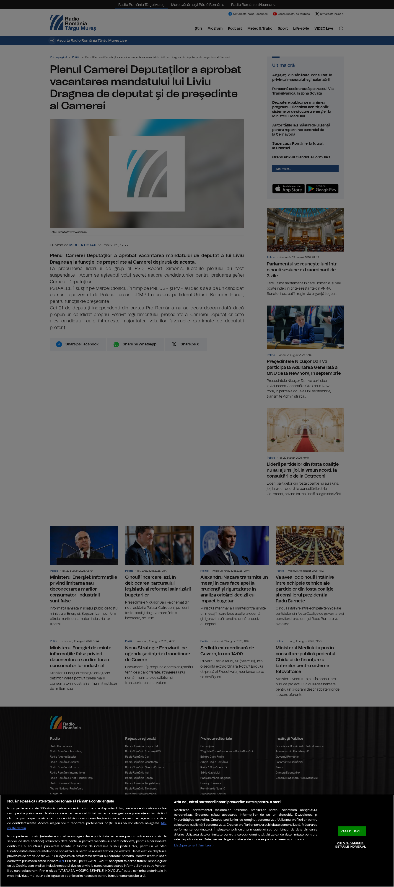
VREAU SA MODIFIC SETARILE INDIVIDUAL (350, 845)
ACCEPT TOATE (352, 831)
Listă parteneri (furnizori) (193, 845)
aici (61, 861)
